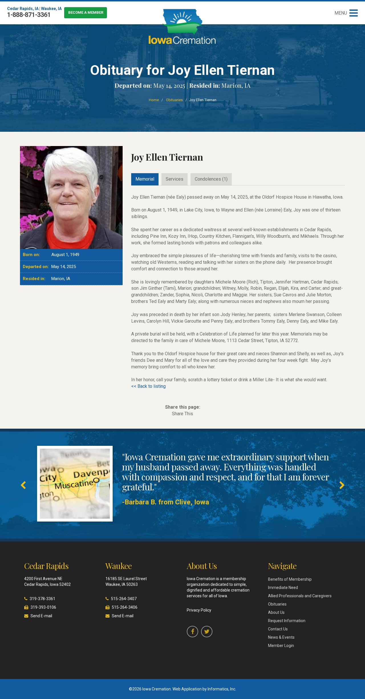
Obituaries (174, 100)
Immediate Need (283, 587)
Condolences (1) (211, 179)
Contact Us (278, 629)
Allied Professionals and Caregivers (300, 596)
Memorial (144, 179)
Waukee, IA (51, 8)
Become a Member (85, 12)
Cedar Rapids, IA (22, 8)
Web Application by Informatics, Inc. (204, 689)
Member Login (281, 645)
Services (174, 179)
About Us (276, 612)
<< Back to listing (148, 386)
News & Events (281, 637)
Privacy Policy (199, 610)
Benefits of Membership (290, 579)
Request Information (286, 620)
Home (154, 100)
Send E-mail (41, 616)
